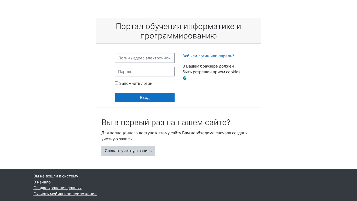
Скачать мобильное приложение (65, 193)
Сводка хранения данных (57, 187)
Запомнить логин (135, 83)
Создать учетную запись (128, 150)
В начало (42, 182)
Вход (144, 97)
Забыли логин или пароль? (208, 55)
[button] (185, 78)
